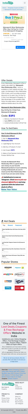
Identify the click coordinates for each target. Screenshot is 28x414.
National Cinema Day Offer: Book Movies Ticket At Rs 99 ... (13, 249)
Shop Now (21, 47)
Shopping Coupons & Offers (16, 7)
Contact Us (18, 387)
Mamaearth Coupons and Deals (13, 9)
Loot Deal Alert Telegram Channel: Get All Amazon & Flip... (13, 243)
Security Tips (5, 402)
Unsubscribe (18, 388)
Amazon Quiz (10, 376)
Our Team (18, 398)
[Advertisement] (14, 64)
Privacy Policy (6, 398)
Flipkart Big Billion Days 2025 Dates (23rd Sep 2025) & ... (13, 230)
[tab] (3, 225)
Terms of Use (5, 400)
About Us (17, 396)
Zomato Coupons (13, 378)
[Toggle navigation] (25, 2)
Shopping (16, 369)
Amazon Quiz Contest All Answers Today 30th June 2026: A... (13, 256)
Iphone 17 (8, 375)
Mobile (10, 369)
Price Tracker (19, 400)
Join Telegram (19, 403)
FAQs (16, 385)
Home (4, 7)
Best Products (19, 402)
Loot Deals (18, 376)
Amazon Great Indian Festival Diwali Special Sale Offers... (12, 236)
